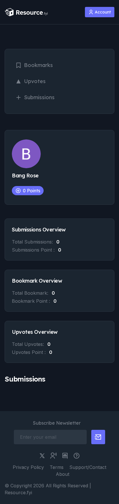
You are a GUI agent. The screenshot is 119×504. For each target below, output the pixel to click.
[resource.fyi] (26, 12)
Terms (57, 467)
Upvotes (35, 81)
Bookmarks (38, 65)
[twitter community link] (53, 455)
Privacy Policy (28, 467)
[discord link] (65, 455)
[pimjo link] (76, 455)
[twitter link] (42, 456)
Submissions (39, 97)
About (62, 474)
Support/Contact (87, 467)
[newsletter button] (98, 437)
